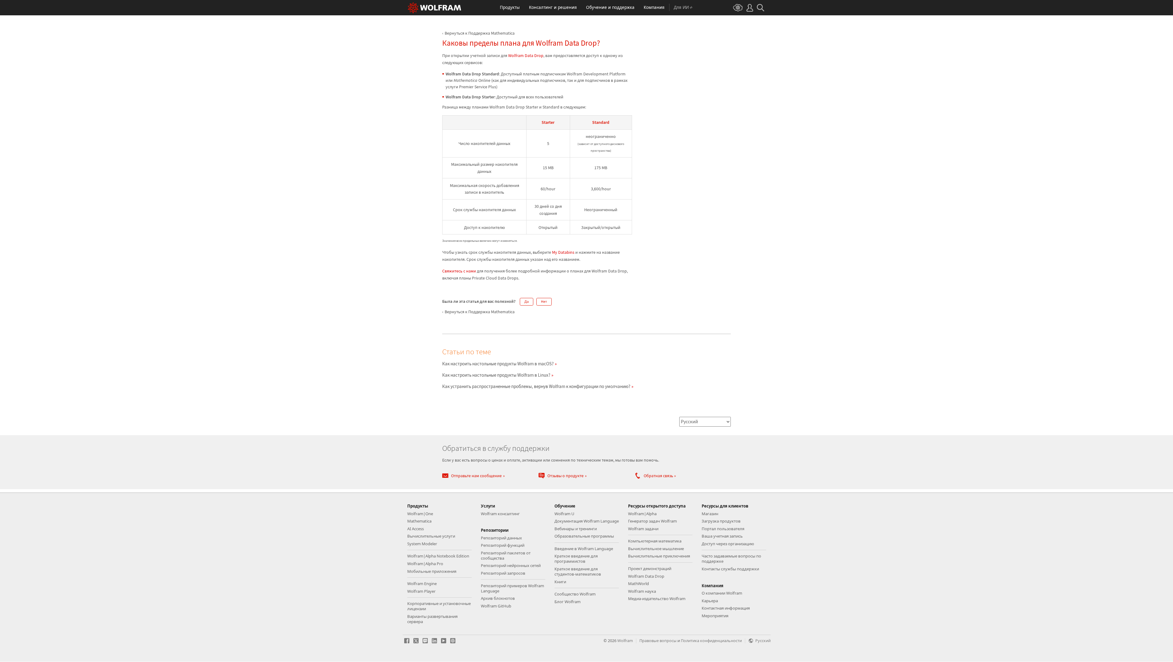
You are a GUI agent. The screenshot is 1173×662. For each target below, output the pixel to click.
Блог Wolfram (567, 601)
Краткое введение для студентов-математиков (577, 571)
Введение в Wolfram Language (583, 548)
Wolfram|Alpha (642, 513)
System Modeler (422, 543)
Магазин (710, 513)
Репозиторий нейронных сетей (511, 565)
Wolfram (625, 640)
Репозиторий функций (502, 545)
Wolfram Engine (422, 583)
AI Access (415, 528)
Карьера (710, 600)
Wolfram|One (420, 513)
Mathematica (419, 521)
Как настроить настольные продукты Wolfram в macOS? (498, 364)
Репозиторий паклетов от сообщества (506, 555)
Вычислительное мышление (656, 548)
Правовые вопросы (658, 640)
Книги (560, 581)
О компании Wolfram (722, 593)
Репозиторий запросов (503, 573)
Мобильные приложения (431, 571)
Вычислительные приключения (659, 556)
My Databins (563, 252)
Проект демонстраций (649, 568)
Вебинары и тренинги (575, 528)
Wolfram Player (421, 591)
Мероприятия (715, 615)
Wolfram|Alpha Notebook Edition (438, 556)
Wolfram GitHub (496, 606)
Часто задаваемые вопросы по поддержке (731, 558)
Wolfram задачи (643, 528)
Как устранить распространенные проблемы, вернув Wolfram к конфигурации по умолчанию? (536, 386)
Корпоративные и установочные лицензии (439, 606)
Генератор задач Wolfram (652, 521)
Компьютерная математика (654, 541)
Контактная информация (726, 608)
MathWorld (638, 583)
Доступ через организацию (728, 543)
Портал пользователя (723, 528)
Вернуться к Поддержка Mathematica (480, 33)
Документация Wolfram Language (586, 521)
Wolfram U (564, 513)
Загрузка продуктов (721, 521)
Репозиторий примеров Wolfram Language (512, 588)
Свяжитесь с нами (459, 271)
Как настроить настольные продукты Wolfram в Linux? (496, 375)
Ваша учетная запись (722, 536)
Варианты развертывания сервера (432, 619)
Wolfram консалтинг (500, 513)
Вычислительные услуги (431, 536)
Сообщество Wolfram (575, 594)
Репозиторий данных (501, 538)
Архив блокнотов (498, 598)
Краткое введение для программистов (576, 558)
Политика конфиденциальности (711, 640)
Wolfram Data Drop (525, 55)
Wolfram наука (642, 591)
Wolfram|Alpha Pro (425, 563)
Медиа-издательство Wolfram (656, 598)
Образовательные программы (584, 536)
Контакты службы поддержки (730, 569)
